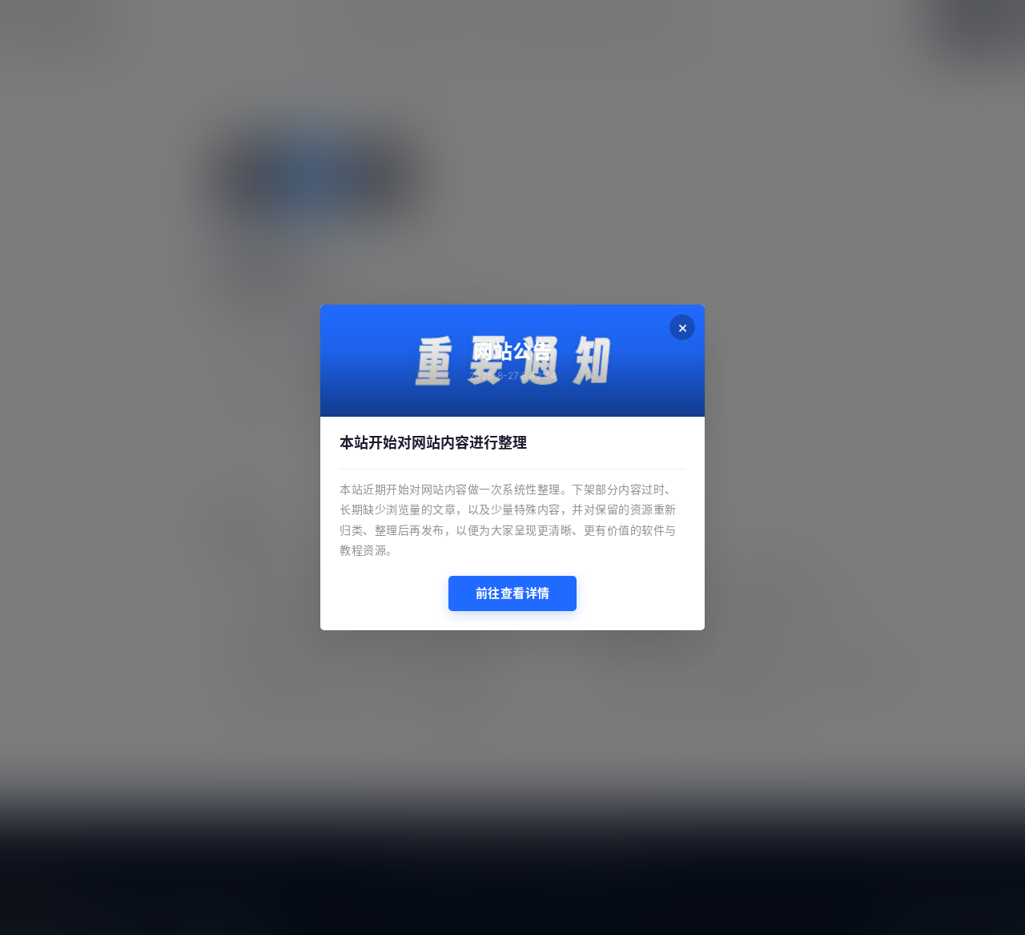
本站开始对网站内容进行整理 (433, 442)
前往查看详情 (513, 593)
